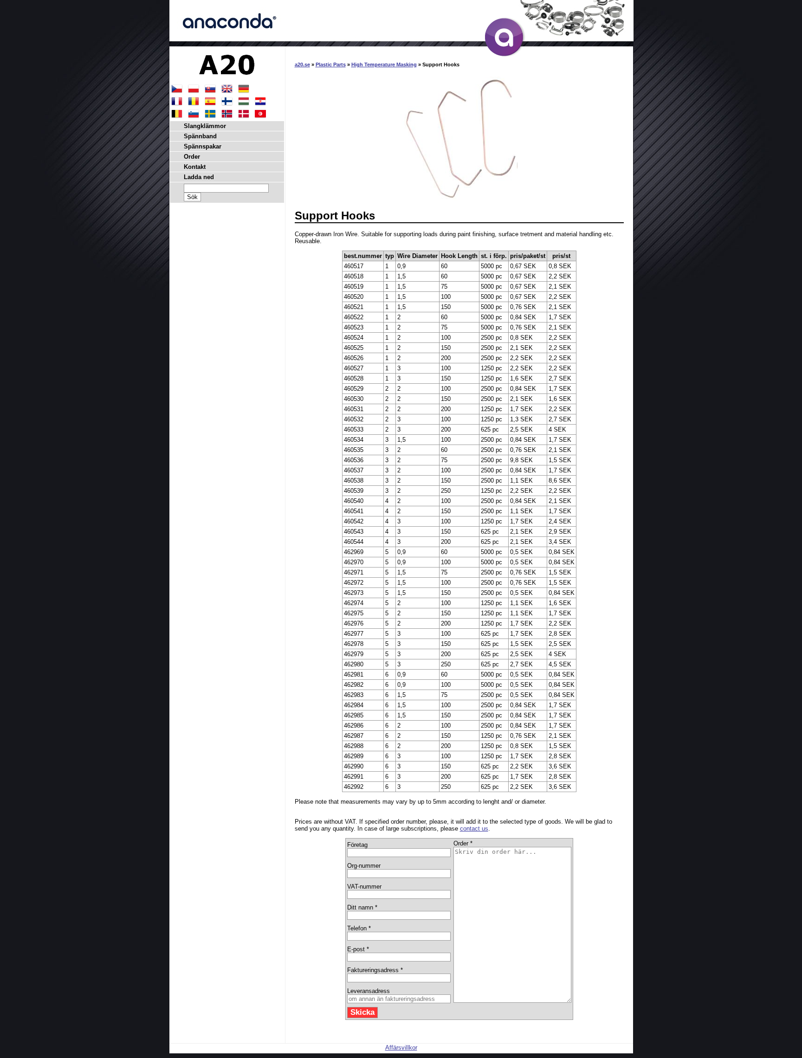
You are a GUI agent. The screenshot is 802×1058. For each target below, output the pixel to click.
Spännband (200, 136)
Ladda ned (199, 177)
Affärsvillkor (401, 1047)
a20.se (302, 64)
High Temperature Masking (384, 64)
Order (192, 156)
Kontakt (195, 166)
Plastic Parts (331, 64)
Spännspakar (202, 146)
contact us (474, 828)
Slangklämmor (205, 126)
